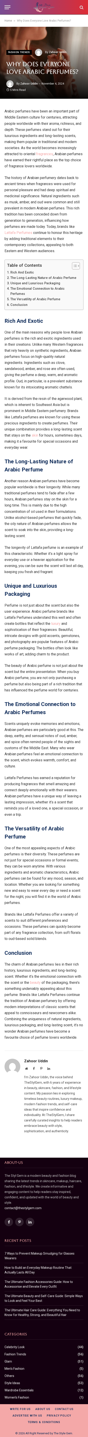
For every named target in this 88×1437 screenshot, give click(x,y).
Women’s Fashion (17, 1397)
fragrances (44, 154)
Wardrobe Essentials (19, 1390)
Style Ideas (12, 1383)
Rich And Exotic (22, 272)
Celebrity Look (15, 1347)
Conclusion (19, 305)
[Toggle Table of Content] (74, 266)
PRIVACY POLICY (59, 1415)
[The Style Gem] (44, 7)
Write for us (20, 1409)
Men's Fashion (14, 1368)
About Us (42, 1409)
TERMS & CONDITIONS (44, 1422)
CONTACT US (64, 1409)
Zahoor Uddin (57, 52)
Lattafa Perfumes (18, 233)
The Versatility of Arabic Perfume (35, 299)
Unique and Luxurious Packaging (35, 283)
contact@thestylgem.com (23, 1208)
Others (9, 1376)
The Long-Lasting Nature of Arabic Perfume (43, 278)
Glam (8, 1361)
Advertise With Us (27, 1415)
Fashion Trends (19, 52)
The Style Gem (63, 1433)
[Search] (81, 7)
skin (35, 435)
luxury (55, 623)
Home (8, 20)
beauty (35, 982)
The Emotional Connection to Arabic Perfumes (37, 291)
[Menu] (7, 7)
